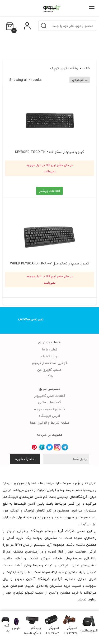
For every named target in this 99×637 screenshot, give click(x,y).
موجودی (78, 80)
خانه (87, 68)
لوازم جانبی (13, 558)
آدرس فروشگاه (49, 416)
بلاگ (49, 376)
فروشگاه (75, 68)
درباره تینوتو (49, 356)
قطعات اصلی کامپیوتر (49, 396)
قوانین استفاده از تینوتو (49, 363)
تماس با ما (49, 349)
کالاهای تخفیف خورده (49, 409)
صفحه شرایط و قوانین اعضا (49, 422)
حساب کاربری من (49, 370)
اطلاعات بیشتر (49, 191)
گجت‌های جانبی (49, 402)
